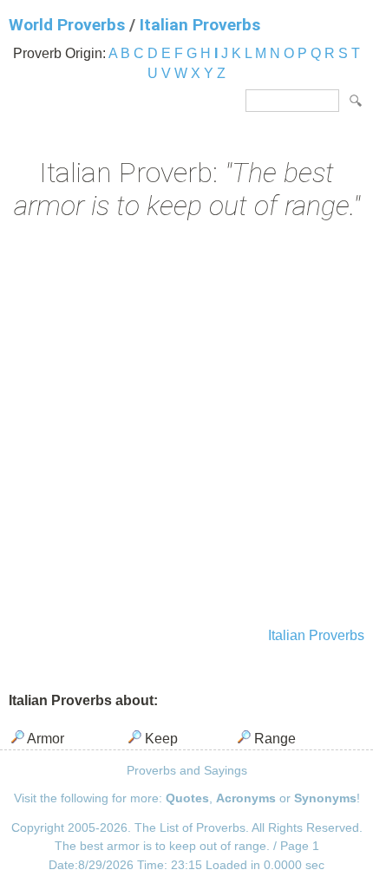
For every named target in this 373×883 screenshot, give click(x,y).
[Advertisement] (186, 425)
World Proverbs (67, 25)
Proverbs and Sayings (187, 770)
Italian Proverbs (200, 25)
